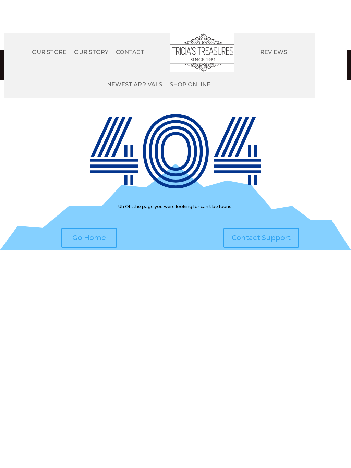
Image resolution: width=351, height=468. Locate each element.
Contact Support (261, 238)
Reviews (273, 52)
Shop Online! (191, 84)
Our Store (49, 52)
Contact (130, 52)
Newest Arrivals (134, 84)
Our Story (91, 52)
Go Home (89, 238)
